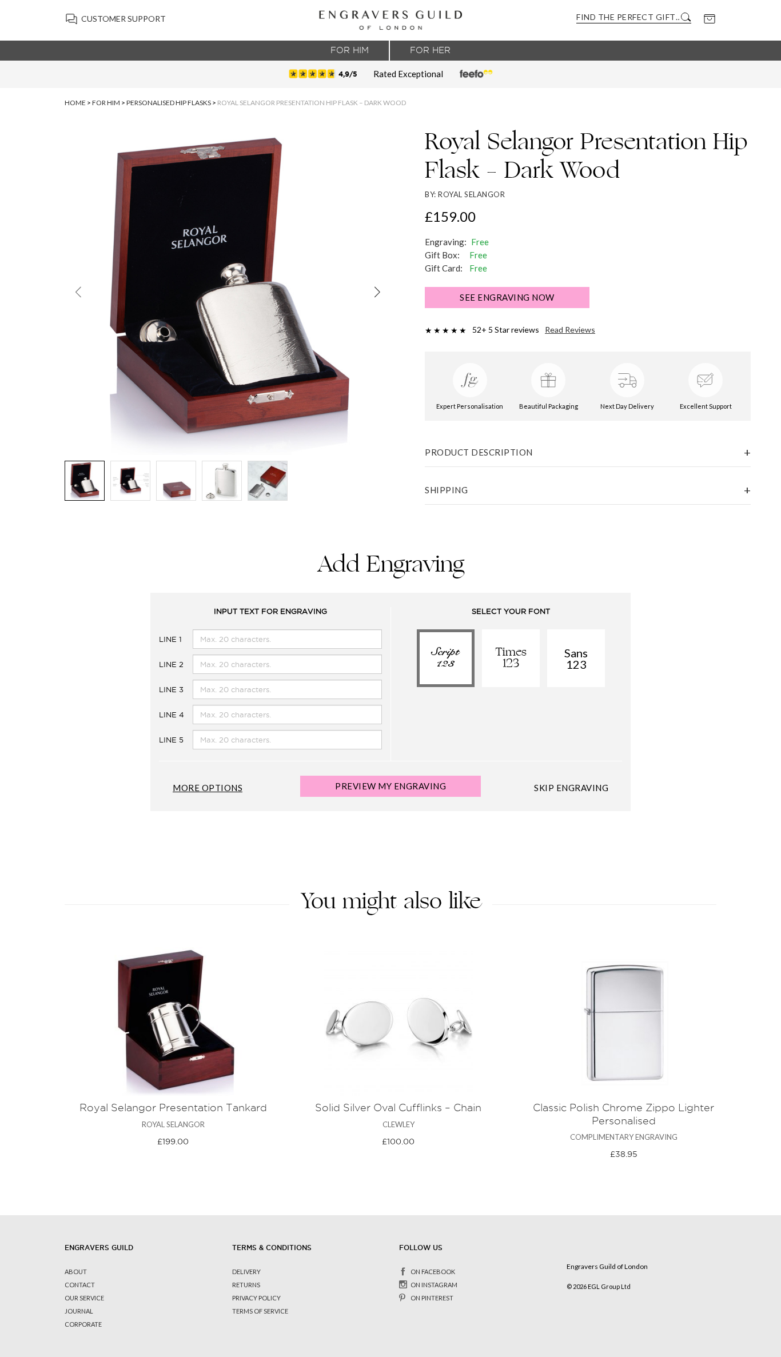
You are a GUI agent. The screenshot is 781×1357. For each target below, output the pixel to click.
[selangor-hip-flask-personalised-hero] (222, 481)
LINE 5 (161, 740)
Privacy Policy (256, 1298)
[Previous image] (78, 292)
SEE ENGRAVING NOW (507, 297)
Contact (80, 1284)
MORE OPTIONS (207, 788)
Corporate (83, 1324)
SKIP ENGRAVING (571, 788)
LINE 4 (161, 715)
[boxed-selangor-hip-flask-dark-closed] (176, 481)
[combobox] (627, 17)
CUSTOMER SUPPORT (123, 18)
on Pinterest (432, 1298)
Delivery (246, 1271)
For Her (430, 50)
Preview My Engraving (390, 786)
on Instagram (434, 1284)
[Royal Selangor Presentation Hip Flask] (268, 481)
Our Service (84, 1298)
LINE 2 (161, 664)
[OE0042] (130, 481)
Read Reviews (570, 330)
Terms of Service (260, 1311)
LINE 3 (161, 689)
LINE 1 (161, 639)
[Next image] (377, 292)
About (76, 1271)
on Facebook (433, 1271)
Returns (246, 1284)
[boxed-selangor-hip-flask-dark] (85, 481)
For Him (349, 50)
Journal (79, 1311)
